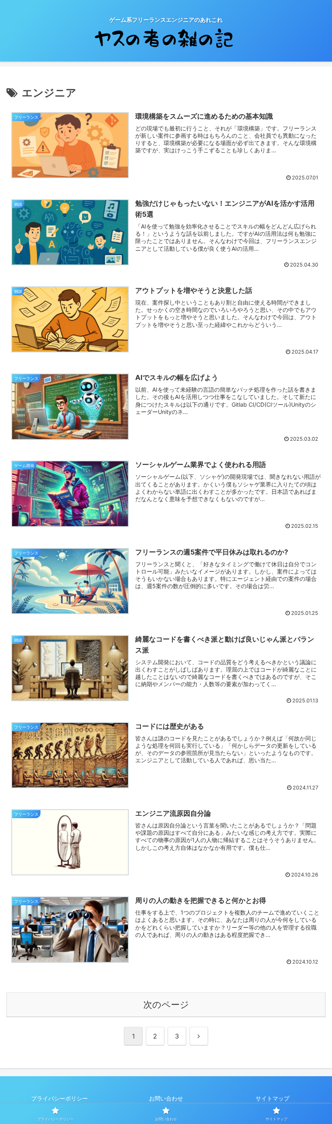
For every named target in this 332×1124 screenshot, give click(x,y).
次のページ (166, 1004)
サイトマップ (272, 1098)
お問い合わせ (166, 1098)
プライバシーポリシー (59, 1098)
